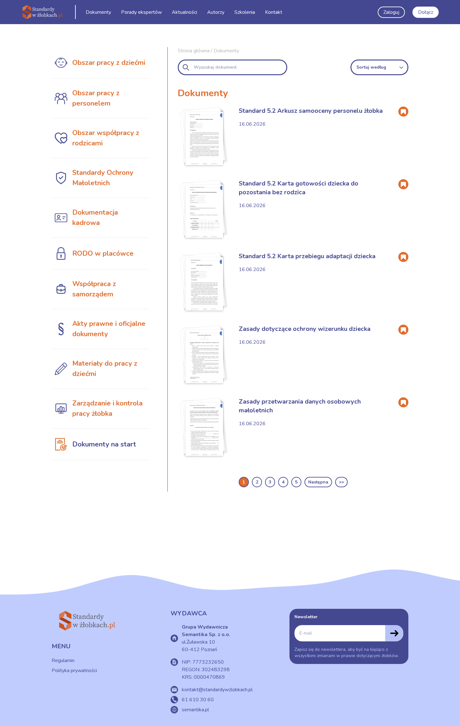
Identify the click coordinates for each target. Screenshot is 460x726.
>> (341, 482)
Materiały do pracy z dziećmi (104, 369)
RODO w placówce (103, 253)
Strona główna (194, 50)
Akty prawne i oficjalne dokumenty (109, 329)
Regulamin (63, 660)
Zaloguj (391, 12)
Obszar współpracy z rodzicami (105, 138)
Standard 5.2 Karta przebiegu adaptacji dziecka (307, 256)
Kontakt (273, 12)
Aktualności (184, 12)
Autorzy (215, 12)
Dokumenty (98, 12)
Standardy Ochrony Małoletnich (102, 178)
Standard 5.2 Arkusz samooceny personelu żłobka (311, 111)
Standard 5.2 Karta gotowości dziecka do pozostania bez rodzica (298, 187)
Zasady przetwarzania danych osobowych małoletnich (300, 406)
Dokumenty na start (104, 444)
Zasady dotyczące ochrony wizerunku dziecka (305, 329)
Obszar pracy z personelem (96, 98)
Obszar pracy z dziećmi (108, 62)
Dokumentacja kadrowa (95, 217)
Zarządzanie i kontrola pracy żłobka (107, 408)
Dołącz (425, 12)
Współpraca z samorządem (94, 289)
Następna (318, 482)
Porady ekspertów (141, 12)
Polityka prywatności (74, 670)
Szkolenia (244, 12)
